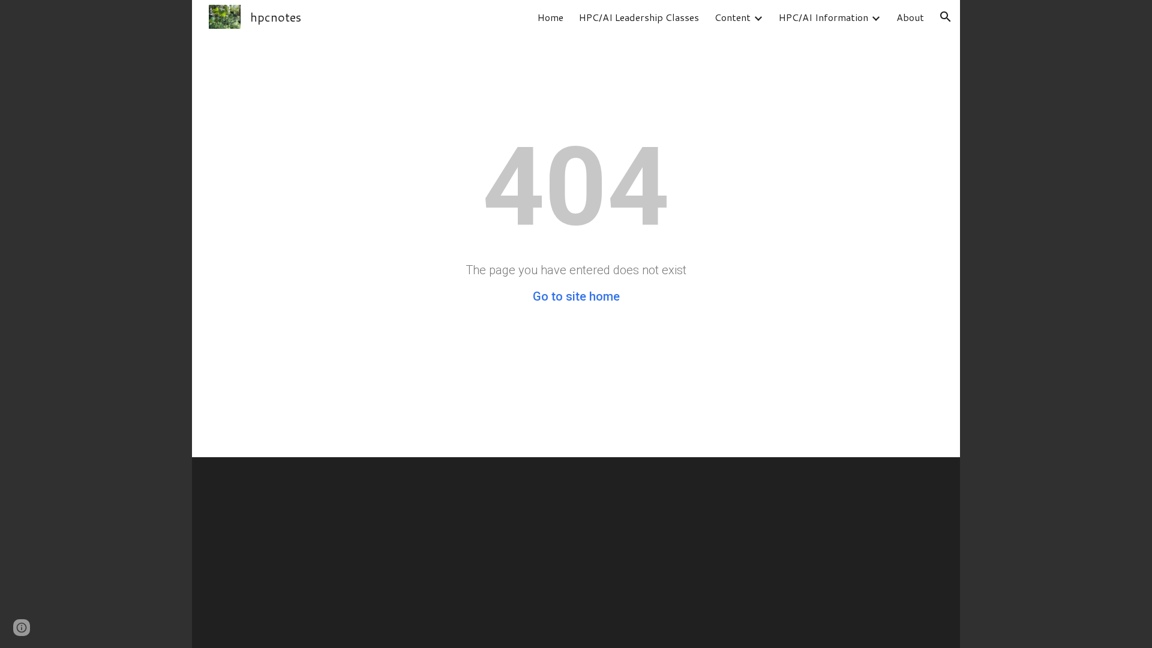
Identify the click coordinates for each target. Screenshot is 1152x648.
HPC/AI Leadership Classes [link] (639, 17)
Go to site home (576, 296)
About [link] (910, 17)
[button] (945, 16)
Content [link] (733, 17)
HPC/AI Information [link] (823, 17)
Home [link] (550, 17)
